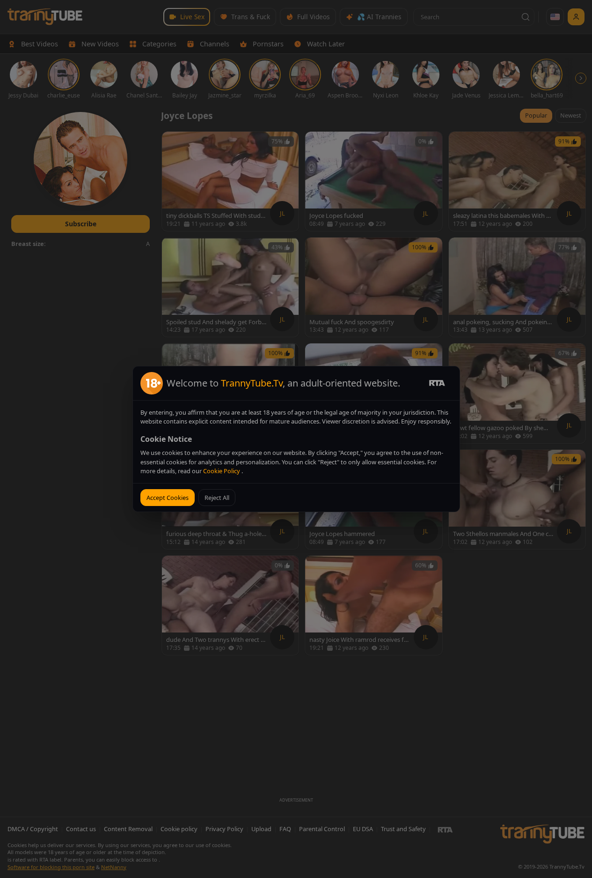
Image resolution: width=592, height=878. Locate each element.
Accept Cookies (167, 497)
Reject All (217, 497)
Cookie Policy (222, 471)
